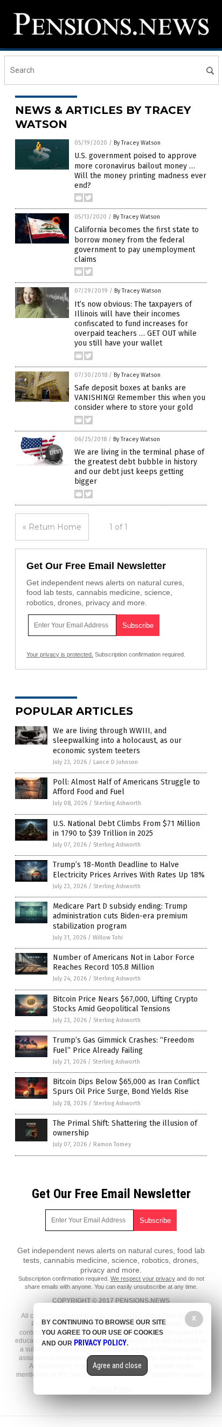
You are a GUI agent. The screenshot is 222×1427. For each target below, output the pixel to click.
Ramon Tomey (112, 1144)
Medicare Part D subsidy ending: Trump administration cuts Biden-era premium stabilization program (120, 916)
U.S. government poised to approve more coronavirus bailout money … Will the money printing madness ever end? (140, 170)
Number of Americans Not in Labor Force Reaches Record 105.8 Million (124, 962)
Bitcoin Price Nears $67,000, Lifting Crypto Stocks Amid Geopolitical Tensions (125, 1004)
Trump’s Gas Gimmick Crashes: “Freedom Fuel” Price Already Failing (123, 1045)
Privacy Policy (100, 1342)
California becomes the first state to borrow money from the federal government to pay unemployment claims (136, 244)
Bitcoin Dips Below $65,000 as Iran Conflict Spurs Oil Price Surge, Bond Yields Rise (126, 1086)
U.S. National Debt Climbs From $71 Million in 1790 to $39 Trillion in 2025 (126, 828)
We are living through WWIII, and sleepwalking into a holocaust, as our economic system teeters (117, 740)
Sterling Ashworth (117, 803)
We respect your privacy (142, 1278)
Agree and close (117, 1365)
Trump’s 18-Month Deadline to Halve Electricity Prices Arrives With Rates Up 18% (129, 869)
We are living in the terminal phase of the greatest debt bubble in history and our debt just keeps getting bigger (139, 467)
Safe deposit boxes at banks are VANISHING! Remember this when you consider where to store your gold (139, 397)
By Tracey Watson (137, 142)
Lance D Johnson (115, 762)
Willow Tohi (108, 937)
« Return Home (52, 527)
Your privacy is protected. (59, 654)
